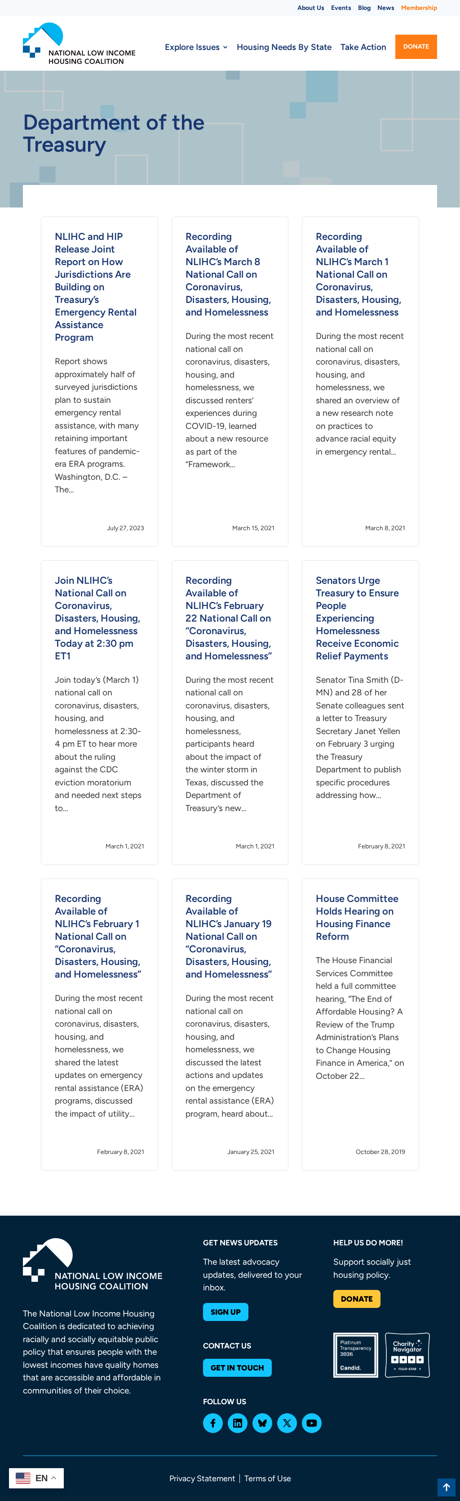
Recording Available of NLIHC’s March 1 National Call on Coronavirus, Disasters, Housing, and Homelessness (358, 274)
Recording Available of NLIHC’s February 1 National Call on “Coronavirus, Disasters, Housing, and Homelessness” (98, 936)
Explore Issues (192, 47)
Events (341, 8)
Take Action (363, 47)
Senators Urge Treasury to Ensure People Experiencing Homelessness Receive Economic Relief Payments (357, 618)
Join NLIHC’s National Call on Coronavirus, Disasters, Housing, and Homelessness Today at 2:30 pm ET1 (97, 618)
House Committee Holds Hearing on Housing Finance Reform (357, 917)
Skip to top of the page (447, 1487)
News (385, 8)
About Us (310, 8)
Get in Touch (237, 1367)
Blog (364, 8)
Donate (416, 46)
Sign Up (226, 1311)
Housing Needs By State (284, 47)
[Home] (79, 43)
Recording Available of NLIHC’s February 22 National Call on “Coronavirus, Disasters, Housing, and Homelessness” (229, 618)
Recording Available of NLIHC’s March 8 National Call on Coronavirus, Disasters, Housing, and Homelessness (228, 274)
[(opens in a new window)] (213, 1423)
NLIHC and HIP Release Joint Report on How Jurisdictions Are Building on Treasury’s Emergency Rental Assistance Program (96, 286)
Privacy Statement (202, 1478)
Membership (419, 8)
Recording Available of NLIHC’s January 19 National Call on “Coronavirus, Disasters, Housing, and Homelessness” (229, 936)
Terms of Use (267, 1478)
